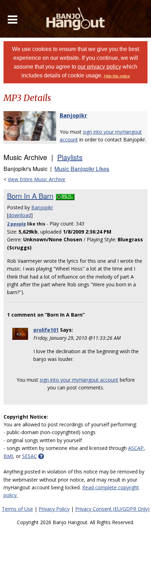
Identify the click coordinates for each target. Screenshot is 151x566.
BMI (8, 456)
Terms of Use (17, 508)
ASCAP (136, 448)
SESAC (29, 456)
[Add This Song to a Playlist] (64, 196)
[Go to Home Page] (76, 19)
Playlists (70, 157)
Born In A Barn (30, 196)
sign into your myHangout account (79, 379)
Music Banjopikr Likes (81, 169)
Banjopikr (73, 115)
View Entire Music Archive (36, 179)
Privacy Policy (54, 508)
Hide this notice (117, 76)
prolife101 (46, 329)
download (19, 215)
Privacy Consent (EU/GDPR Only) (112, 508)
